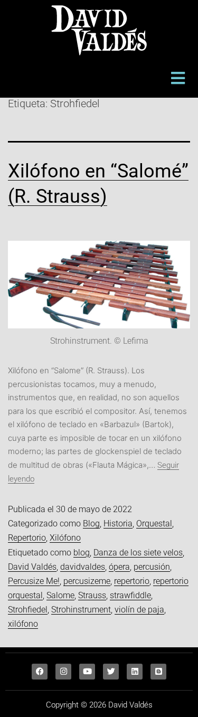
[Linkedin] (135, 672)
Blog (91, 523)
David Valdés (32, 567)
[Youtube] (87, 672)
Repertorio (27, 538)
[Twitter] (111, 672)
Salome (60, 595)
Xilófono (65, 538)
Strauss (92, 595)
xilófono (23, 624)
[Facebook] (40, 672)
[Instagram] (63, 672)
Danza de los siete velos (138, 553)
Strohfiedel (28, 610)
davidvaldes (82, 567)
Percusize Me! (34, 581)
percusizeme (86, 581)
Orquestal (154, 523)
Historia (118, 523)
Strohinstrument (81, 610)
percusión (152, 567)
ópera (119, 567)
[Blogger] (158, 672)
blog (81, 553)
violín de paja (139, 610)
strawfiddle (130, 595)
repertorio (131, 581)
